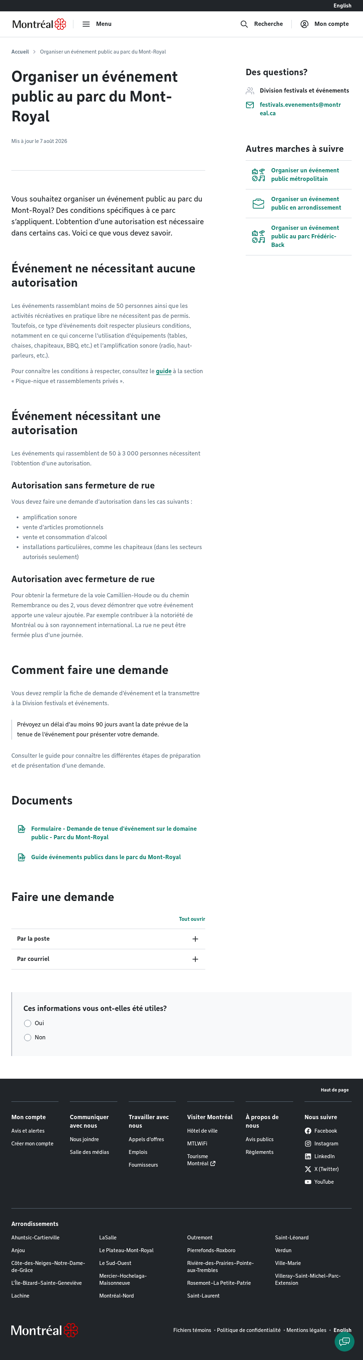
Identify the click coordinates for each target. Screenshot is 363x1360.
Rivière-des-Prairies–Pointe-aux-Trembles (220, 1266)
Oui (39, 1023)
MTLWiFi (197, 1143)
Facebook (325, 1131)
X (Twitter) (326, 1169)
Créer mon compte (32, 1143)
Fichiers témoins (192, 1330)
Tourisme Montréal (197, 1160)
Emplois (138, 1152)
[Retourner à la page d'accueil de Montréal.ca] (39, 24)
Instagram (326, 1143)
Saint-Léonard (292, 1237)
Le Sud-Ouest (115, 1263)
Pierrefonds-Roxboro (211, 1250)
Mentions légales (306, 1330)
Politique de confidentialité (249, 1330)
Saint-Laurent (203, 1296)
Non (40, 1037)
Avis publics (260, 1139)
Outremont (200, 1237)
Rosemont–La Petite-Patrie (219, 1283)
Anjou (18, 1250)
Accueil (20, 52)
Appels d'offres (146, 1139)
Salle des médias (89, 1152)
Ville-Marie (288, 1263)
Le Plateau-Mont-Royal (126, 1250)
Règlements (260, 1152)
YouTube (324, 1182)
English (343, 6)
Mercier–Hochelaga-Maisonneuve (123, 1279)
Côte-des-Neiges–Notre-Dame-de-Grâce (48, 1266)
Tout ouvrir (192, 919)
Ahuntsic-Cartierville (35, 1237)
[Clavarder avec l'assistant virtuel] (344, 1341)
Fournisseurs (143, 1165)
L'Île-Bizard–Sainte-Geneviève (46, 1283)
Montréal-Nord (116, 1296)
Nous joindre (84, 1139)
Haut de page (335, 1090)
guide (164, 371)
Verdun (283, 1250)
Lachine (20, 1296)
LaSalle (108, 1237)
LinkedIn (324, 1156)
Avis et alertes (28, 1131)
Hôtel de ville (202, 1131)
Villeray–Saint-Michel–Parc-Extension (308, 1279)
